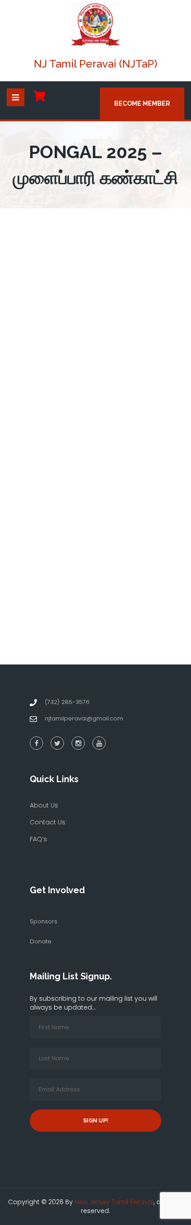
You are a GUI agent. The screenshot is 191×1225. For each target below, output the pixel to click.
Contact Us (47, 822)
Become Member (142, 103)
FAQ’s (38, 839)
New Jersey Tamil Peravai (114, 1201)
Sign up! (95, 1120)
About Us (44, 805)
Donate (41, 941)
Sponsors (43, 921)
